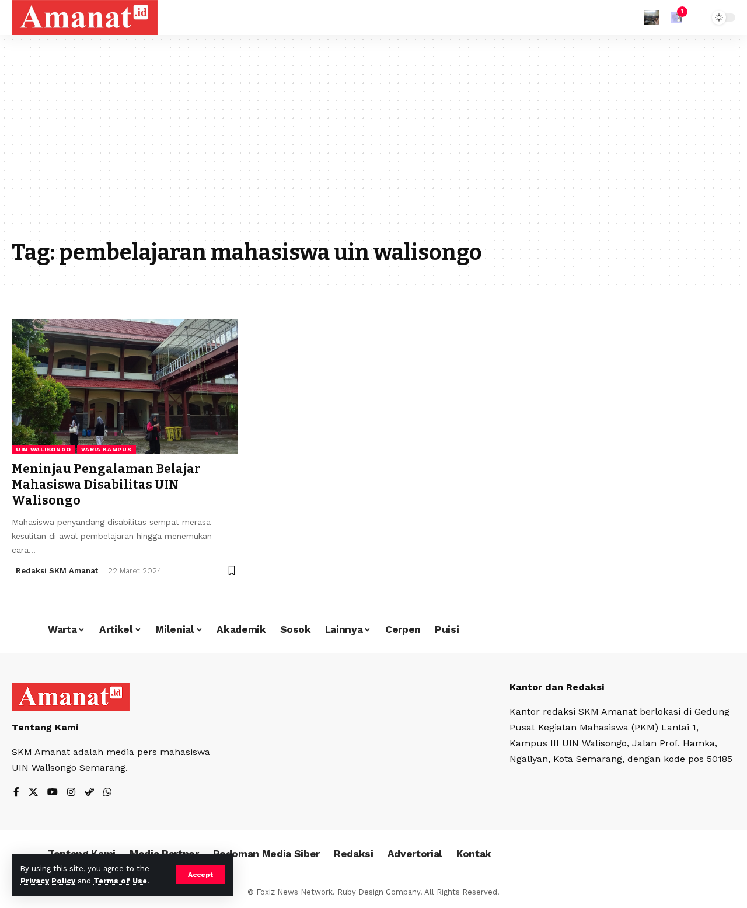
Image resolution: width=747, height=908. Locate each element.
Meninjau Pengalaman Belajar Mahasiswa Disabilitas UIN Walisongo (106, 485)
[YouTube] (53, 792)
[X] (33, 792)
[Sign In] (651, 17)
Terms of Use (120, 880)
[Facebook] (16, 792)
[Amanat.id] (85, 17)
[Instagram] (71, 792)
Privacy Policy (47, 880)
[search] (694, 17)
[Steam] (89, 792)
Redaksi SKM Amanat (57, 570)
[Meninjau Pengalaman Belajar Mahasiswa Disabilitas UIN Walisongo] (125, 386)
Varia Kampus (106, 449)
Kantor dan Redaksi (556, 687)
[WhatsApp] (107, 792)
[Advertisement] (373, 146)
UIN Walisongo (43, 449)
